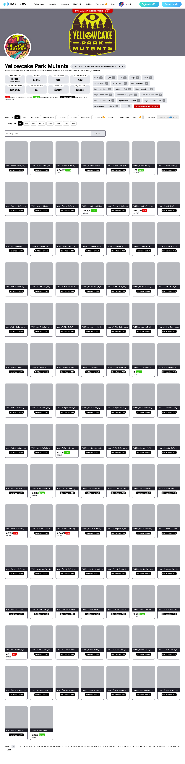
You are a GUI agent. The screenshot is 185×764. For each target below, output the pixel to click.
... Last (8, 749)
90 (57, 746)
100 (88, 746)
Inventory (65, 4)
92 (63, 746)
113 (134, 746)
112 (131, 746)
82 (32, 746)
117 (147, 746)
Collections (39, 4)
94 (69, 746)
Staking (89, 4)
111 (128, 746)
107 (114, 746)
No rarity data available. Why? (147, 106)
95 (72, 746)
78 (20, 746)
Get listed (100, 4)
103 (99, 746)
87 (48, 746)
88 (51, 746)
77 (17, 746)
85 (41, 746)
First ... (8, 746)
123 (167, 746)
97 (79, 746)
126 (178, 746)
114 (137, 746)
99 (85, 746)
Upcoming (52, 4)
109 (121, 746)
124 (170, 746)
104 (102, 746)
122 (163, 746)
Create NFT (150, 4)
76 (13, 746)
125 (174, 746)
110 (125, 746)
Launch (128, 4)
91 (60, 746)
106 (110, 746)
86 (45, 746)
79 (23, 746)
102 (95, 746)
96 (75, 746)
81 (29, 746)
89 (54, 746)
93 (66, 746)
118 (150, 746)
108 (117, 746)
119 (153, 746)
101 (92, 746)
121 (160, 746)
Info (112, 4)
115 (140, 746)
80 (26, 746)
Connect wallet (171, 4)
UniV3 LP (77, 4)
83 (35, 746)
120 (157, 746)
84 (38, 746)
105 (106, 746)
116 (144, 746)
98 (82, 746)
